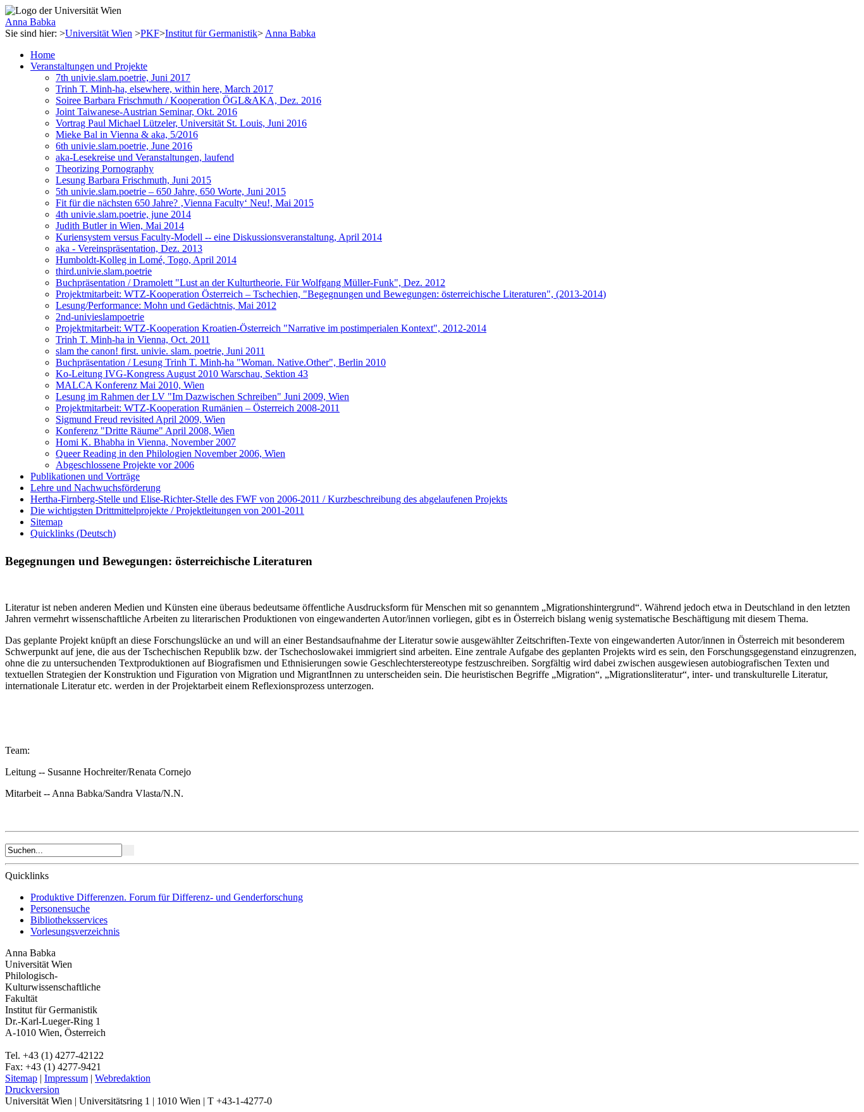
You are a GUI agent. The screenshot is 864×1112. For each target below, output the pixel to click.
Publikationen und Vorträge (85, 476)
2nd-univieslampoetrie (100, 316)
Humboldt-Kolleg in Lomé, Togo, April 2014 (146, 259)
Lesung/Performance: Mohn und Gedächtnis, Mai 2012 (166, 305)
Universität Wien (98, 33)
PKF (149, 33)
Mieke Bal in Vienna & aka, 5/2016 (127, 134)
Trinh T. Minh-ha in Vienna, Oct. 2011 (133, 339)
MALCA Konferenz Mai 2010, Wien (130, 385)
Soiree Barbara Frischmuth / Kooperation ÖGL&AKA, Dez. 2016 (188, 100)
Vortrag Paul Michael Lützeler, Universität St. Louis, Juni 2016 (181, 123)
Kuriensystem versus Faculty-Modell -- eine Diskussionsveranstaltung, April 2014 (219, 237)
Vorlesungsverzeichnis (75, 931)
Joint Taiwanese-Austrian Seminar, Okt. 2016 (146, 111)
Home (42, 54)
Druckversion (32, 1089)
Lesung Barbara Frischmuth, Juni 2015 (133, 180)
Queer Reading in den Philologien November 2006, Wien (170, 453)
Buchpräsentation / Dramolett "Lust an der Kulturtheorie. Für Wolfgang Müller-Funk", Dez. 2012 (250, 282)
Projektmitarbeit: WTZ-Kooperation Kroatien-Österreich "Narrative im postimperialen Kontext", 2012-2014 (271, 328)
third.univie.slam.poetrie (104, 271)
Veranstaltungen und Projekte (88, 66)
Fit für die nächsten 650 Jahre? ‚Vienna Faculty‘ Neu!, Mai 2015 (185, 202)
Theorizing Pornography (105, 168)
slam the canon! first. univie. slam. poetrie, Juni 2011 (160, 351)
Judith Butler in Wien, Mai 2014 (120, 225)
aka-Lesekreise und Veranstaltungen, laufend (145, 157)
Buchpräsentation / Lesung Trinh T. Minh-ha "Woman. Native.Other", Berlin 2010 (221, 362)
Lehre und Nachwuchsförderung (95, 487)
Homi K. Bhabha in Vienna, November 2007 (146, 442)
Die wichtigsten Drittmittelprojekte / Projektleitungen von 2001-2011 (167, 510)
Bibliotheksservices (69, 920)
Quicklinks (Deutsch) (73, 533)
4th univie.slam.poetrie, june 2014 (123, 214)
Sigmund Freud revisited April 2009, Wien (140, 419)
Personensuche (60, 908)
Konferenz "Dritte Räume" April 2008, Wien (145, 430)
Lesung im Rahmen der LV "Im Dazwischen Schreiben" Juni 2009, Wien (202, 396)
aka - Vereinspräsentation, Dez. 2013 (129, 248)
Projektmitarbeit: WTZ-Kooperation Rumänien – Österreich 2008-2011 (198, 408)
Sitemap (46, 521)
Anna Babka (30, 21)
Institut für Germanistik (211, 33)
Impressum (66, 1078)
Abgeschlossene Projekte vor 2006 (125, 464)
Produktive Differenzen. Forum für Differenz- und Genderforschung (166, 897)
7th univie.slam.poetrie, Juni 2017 (123, 77)
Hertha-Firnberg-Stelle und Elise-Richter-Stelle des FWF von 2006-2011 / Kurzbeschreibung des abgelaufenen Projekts (268, 499)
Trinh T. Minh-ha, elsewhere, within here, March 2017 (164, 89)
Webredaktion (123, 1078)
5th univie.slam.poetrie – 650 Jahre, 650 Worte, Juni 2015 (171, 191)
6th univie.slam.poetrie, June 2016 (124, 146)
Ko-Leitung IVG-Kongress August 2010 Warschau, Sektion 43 (182, 373)
